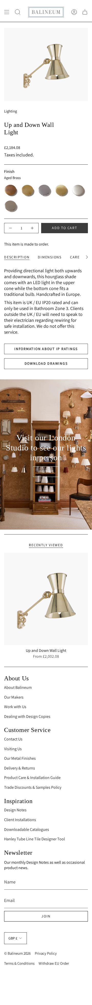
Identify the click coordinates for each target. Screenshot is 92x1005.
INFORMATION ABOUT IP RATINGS (46, 348)
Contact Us (13, 739)
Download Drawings (46, 363)
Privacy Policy (46, 953)
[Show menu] (7, 12)
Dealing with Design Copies (27, 716)
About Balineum (18, 687)
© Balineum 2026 (17, 953)
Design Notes (15, 810)
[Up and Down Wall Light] (46, 599)
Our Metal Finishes (20, 758)
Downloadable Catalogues (26, 829)
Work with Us (15, 706)
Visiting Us (13, 749)
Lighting (10, 111)
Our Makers (14, 697)
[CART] (84, 12)
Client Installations (20, 819)
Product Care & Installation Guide (32, 777)
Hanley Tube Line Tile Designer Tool (34, 839)
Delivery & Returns (19, 768)
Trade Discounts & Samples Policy (32, 787)
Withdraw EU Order (54, 963)
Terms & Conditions (19, 963)
